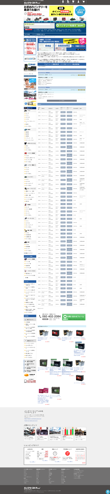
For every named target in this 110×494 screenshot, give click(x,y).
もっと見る (61, 100)
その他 (26, 277)
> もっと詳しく (32, 461)
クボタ (27, 155)
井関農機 (28, 246)
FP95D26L (69, 196)
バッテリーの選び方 (30, 290)
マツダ (37, 476)
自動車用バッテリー (40, 469)
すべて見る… (29, 126)
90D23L (63, 142)
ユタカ (50, 478)
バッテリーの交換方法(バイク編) (30, 328)
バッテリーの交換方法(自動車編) (30, 331)
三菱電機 (50, 473)
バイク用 (28, 261)
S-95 (63, 200)
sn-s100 (69, 200)
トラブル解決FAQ (30, 304)
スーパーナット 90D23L (44, 72)
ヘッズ (62, 473)
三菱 (37, 478)
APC (27, 145)
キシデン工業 (29, 159)
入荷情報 (28, 322)
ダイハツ (37, 481)
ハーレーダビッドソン (30, 122)
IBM (49, 479)
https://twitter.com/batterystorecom (32, 418)
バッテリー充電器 (77, 476)
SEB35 (58, 29)
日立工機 (62, 479)
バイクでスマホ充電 (75, 29)
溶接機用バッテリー (65, 469)
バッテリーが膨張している (30, 351)
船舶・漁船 (28, 195)
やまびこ (62, 472)
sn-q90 (69, 142)
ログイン (30, 76)
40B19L (45, 29)
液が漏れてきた (29, 353)
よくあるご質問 (58, 490)
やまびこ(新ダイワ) (30, 157)
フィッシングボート (30, 193)
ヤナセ (27, 211)
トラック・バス (29, 138)
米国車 (27, 136)
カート (83, 3)
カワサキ (28, 117)
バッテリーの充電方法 (30, 337)
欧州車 (27, 134)
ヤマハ (27, 115)
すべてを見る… (29, 312)
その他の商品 (77, 469)
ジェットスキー (37, 30)
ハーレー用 (28, 263)
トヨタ (47, 36)
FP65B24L (69, 112)
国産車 (43, 36)
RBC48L (54, 29)
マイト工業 (63, 481)
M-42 (57, 30)
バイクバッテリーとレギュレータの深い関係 (30, 299)
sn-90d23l (69, 115)
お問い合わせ (51, 490)
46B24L (63, 112)
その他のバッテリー (28, 253)
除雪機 (60, 30)
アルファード (52, 36)
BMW (27, 124)
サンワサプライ (51, 481)
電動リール (43, 30)
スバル (37, 475)
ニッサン (37, 472)
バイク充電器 (37, 29)
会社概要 (26, 490)
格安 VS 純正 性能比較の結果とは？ (30, 310)
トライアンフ (26, 481)
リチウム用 (28, 267)
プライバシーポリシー (43, 490)
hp (49, 476)
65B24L (50, 29)
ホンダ (27, 113)
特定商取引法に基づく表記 (33, 490)
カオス (69, 29)
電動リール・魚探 (30, 191)
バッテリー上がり (30, 343)
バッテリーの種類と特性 (30, 288)
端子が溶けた (29, 355)
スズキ (27, 119)
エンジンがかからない (30, 348)
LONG (48, 30)
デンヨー (62, 478)
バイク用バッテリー (28, 469)
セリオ (27, 171)
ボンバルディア (29, 183)
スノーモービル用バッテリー (79, 475)
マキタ (62, 475)
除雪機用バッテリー (77, 473)
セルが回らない (29, 345)
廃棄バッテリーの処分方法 (30, 325)
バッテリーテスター (77, 478)
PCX (66, 29)
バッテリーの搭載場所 (30, 334)
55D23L (63, 115)
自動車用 (40, 36)
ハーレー (62, 29)
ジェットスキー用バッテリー (79, 470)
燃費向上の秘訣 (29, 302)
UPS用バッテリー (53, 469)
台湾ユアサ (52, 30)
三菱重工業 (28, 236)
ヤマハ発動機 (29, 209)
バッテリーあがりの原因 (30, 296)
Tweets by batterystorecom (30, 420)
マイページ (78, 3)
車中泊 (79, 30)
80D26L (63, 155)
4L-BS (41, 29)
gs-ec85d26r (69, 147)
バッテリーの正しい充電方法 (30, 284)
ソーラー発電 (29, 199)
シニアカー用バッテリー (78, 472)
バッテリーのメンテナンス (30, 293)
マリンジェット (65, 30)
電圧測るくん (29, 273)
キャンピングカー (74, 30)
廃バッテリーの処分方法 (30, 307)
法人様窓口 (68, 3)
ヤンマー (28, 213)
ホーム (63, 3)
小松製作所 (28, 234)
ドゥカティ (26, 479)
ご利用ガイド (73, 3)
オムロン (28, 147)
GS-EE (50, 475)
